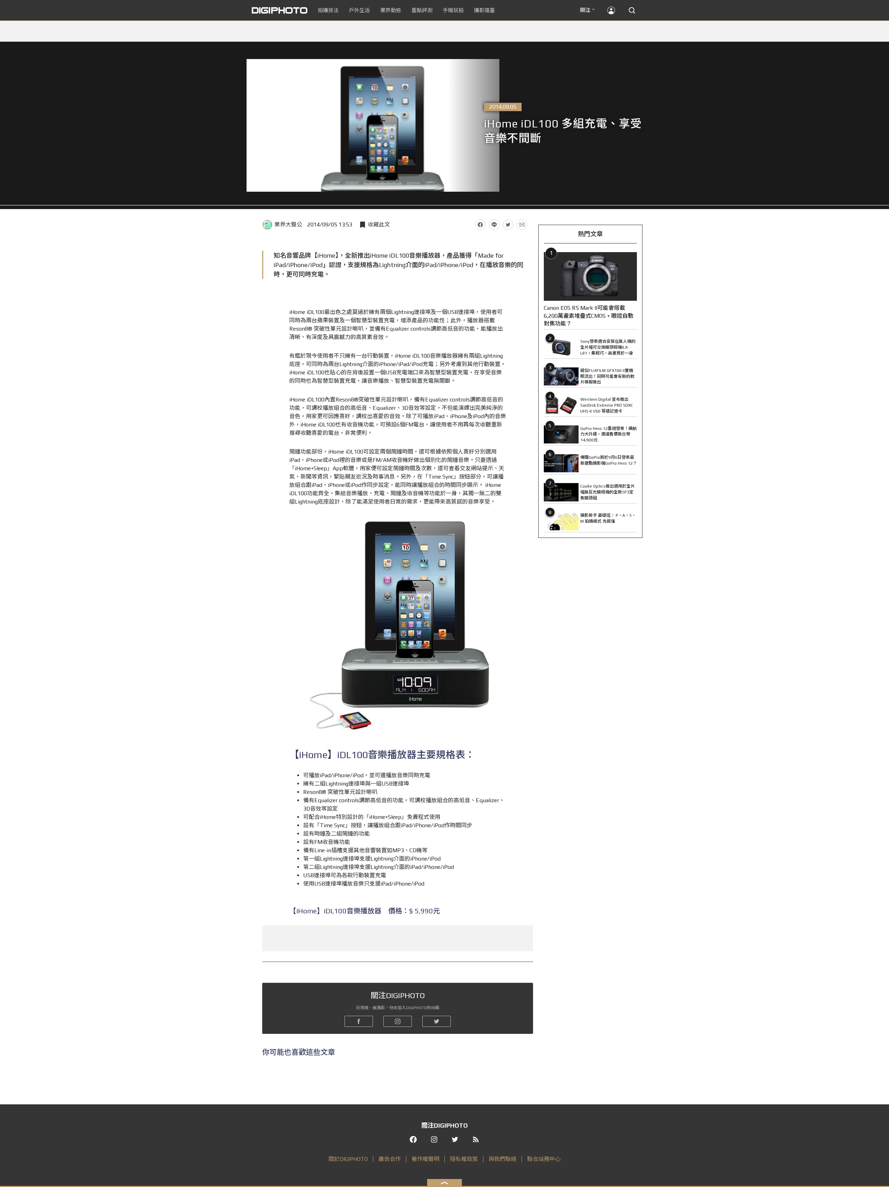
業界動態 (390, 10)
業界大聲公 (288, 224)
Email (522, 224)
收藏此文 (379, 224)
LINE (494, 224)
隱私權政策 (464, 1159)
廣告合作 (390, 1159)
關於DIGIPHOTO (348, 1159)
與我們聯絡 (502, 1159)
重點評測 (422, 10)
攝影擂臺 (484, 10)
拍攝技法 (328, 10)
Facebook (480, 224)
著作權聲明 (425, 1159)
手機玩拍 (453, 10)
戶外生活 (359, 10)
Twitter (508, 224)
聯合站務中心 (543, 1159)
